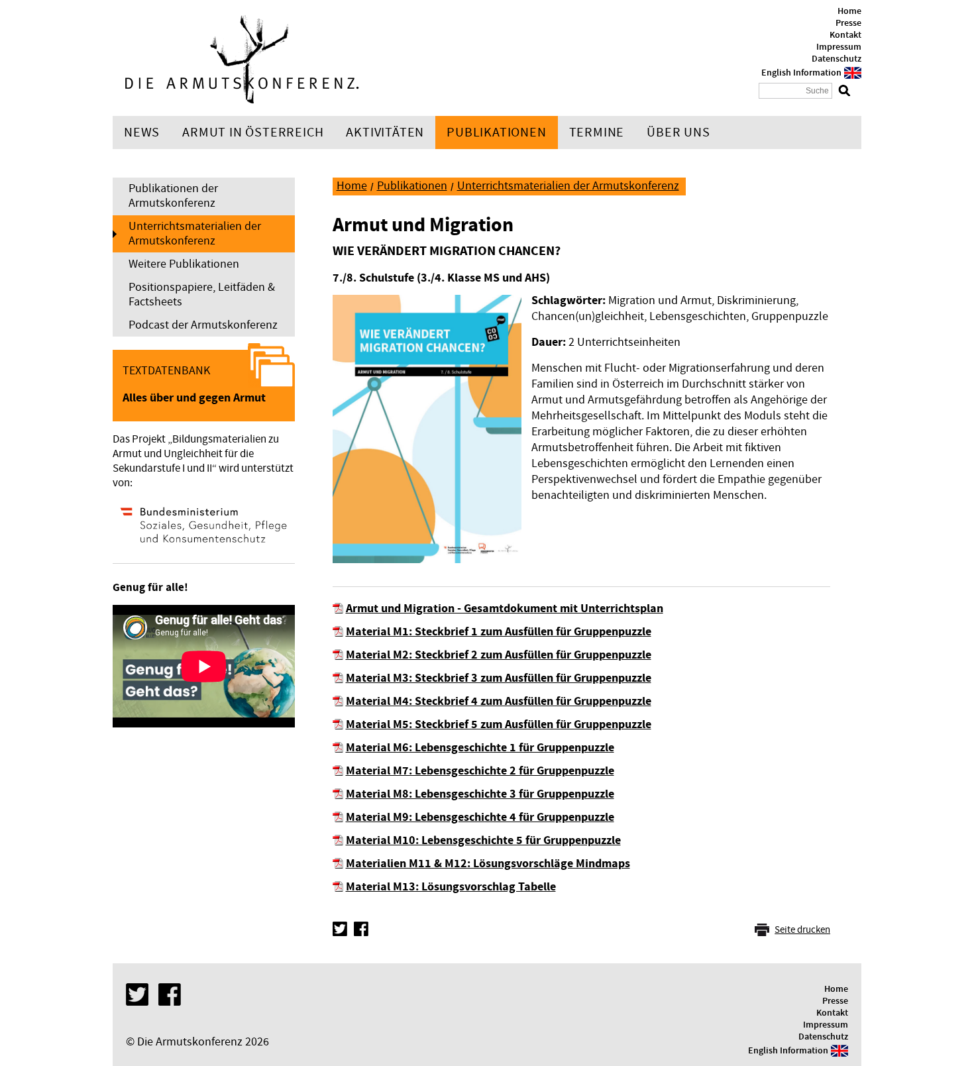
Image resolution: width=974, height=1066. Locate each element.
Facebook (361, 929)
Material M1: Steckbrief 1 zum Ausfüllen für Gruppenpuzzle (498, 631)
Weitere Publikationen (184, 264)
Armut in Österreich (252, 132)
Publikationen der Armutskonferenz (173, 196)
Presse (848, 23)
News (142, 132)
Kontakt (845, 35)
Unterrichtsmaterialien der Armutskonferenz (195, 233)
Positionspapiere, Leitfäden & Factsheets (202, 294)
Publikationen (496, 132)
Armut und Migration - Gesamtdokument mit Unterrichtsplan (504, 608)
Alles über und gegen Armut (194, 398)
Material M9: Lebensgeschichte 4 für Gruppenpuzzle (480, 817)
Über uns (678, 132)
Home (849, 11)
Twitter (340, 929)
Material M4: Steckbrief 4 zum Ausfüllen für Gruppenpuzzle (498, 701)
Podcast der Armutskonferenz (203, 325)
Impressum (838, 47)
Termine (597, 132)
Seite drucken (802, 930)
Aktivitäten (385, 132)
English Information (801, 73)
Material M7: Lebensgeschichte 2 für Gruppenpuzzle (480, 771)
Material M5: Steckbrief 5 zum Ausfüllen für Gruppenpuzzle (498, 724)
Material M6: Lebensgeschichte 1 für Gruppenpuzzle (480, 747)
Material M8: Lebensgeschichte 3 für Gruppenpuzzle (480, 794)
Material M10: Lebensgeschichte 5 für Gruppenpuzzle (483, 840)
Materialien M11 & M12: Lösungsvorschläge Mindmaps (488, 863)
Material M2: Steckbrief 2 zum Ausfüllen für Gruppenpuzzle (498, 655)
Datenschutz (836, 59)
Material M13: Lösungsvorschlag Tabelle (451, 887)
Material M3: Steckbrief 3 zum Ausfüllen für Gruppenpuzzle (498, 678)
